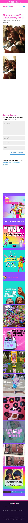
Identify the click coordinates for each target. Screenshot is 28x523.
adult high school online (16, 221)
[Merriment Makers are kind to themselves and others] (14, 385)
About (5, 507)
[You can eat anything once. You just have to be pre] (14, 339)
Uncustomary (7, 20)
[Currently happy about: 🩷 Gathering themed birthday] (14, 362)
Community (12, 507)
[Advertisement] (14, 93)
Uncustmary (14, 504)
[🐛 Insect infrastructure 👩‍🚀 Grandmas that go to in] (14, 478)
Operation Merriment (9, 510)
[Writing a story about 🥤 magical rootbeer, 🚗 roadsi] (14, 432)
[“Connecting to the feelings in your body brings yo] (14, 455)
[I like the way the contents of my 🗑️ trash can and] (14, 316)
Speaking (20, 510)
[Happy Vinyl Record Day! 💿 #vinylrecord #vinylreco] (14, 408)
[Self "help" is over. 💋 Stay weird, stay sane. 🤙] (14, 292)
